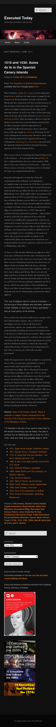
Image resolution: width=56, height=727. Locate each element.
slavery (22, 523)
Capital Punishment (12, 506)
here (36, 86)
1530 (25, 520)
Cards (26, 42)
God (42, 509)
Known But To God (33, 511)
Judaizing (20, 141)
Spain (39, 517)
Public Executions (41, 514)
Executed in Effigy (22, 509)
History (15, 511)
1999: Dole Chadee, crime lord (23, 487)
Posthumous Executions (15, 514)
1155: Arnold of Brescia (19, 477)
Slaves (33, 517)
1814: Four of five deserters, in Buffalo (26, 490)
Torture (46, 517)
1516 (19, 520)
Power (29, 514)
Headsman (32, 77)
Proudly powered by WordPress (28, 720)
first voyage (28, 92)
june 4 (15, 523)
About (17, 42)
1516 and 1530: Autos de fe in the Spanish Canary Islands (21, 67)
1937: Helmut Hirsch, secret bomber (25, 480)
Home (7, 42)
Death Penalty (28, 506)
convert (29, 132)
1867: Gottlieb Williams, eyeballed (24, 467)
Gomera (12, 96)
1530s (30, 520)
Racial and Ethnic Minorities (16, 517)
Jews (21, 511)
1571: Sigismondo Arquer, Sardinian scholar (29, 448)
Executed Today (18, 17)
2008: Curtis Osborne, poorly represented (27, 484)
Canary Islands (39, 503)
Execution (35, 509)
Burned (28, 503)
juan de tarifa (40, 520)
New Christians (30, 141)
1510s (13, 520)
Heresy (7, 511)
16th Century (18, 503)
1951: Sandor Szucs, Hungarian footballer (28, 451)
